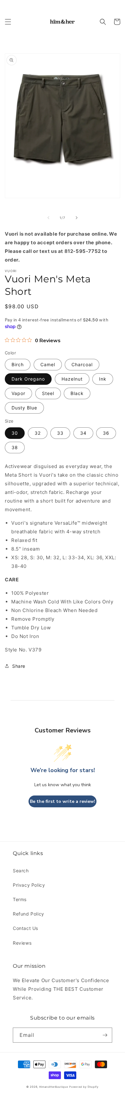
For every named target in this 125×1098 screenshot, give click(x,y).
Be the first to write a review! (62, 801)
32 (38, 433)
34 (83, 433)
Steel (48, 393)
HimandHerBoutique (53, 1086)
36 (106, 433)
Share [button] (18, 666)
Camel (47, 364)
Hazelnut (72, 379)
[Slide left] (48, 218)
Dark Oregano (28, 379)
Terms (20, 899)
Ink (102, 379)
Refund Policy (28, 913)
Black (77, 393)
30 (15, 433)
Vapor (18, 393)
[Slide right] (77, 218)
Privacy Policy (29, 885)
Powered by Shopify (84, 1086)
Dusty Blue (24, 407)
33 (60, 433)
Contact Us (25, 928)
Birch (18, 364)
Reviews (22, 943)
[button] (8, 22)
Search (21, 870)
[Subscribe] (105, 1035)
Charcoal (82, 364)
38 (15, 447)
